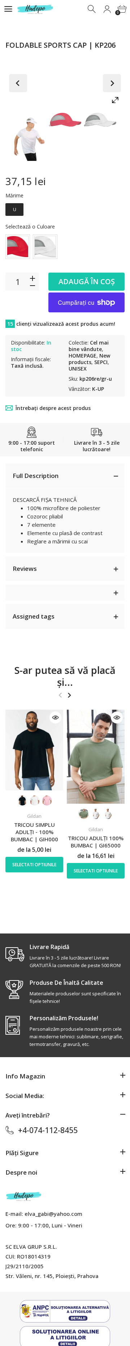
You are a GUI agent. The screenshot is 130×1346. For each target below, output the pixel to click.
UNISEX (78, 368)
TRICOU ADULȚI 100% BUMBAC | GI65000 (96, 842)
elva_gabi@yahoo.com (53, 1213)
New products (89, 359)
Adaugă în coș (86, 281)
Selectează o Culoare (30, 226)
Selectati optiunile (34, 865)
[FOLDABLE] (30, 137)
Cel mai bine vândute (89, 345)
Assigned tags (34, 616)
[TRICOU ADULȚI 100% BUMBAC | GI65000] (96, 757)
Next (112, 83)
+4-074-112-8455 (48, 1130)
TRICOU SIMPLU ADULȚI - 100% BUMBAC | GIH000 (34, 832)
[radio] (14, 209)
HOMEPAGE (82, 355)
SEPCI (101, 362)
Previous (18, 83)
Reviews (25, 568)
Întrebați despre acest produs (53, 408)
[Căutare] (92, 9)
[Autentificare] (107, 9)
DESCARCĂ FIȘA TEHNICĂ (45, 499)
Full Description (35, 475)
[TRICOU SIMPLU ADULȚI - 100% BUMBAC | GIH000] (34, 750)
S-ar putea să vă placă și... (65, 675)
